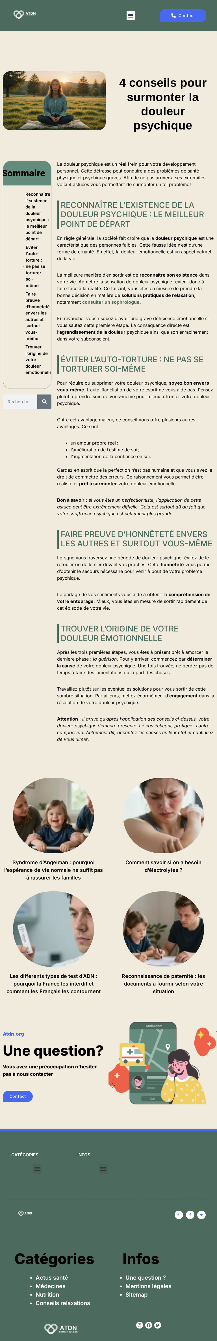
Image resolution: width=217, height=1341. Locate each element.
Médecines (51, 1286)
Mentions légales (148, 1286)
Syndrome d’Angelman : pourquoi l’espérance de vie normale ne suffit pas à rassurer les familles (53, 870)
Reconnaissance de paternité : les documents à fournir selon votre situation (163, 983)
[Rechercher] (44, 401)
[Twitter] (157, 1325)
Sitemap (136, 1294)
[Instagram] (139, 1325)
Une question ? (145, 1277)
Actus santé (52, 1277)
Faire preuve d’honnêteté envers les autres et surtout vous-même (37, 316)
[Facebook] (148, 1325)
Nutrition (47, 1294)
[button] (131, 15)
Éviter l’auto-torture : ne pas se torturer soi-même (35, 266)
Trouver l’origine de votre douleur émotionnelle (38, 359)
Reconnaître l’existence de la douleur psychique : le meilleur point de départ (37, 216)
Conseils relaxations (63, 1303)
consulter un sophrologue (111, 302)
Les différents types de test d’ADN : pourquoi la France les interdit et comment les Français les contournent (53, 983)
